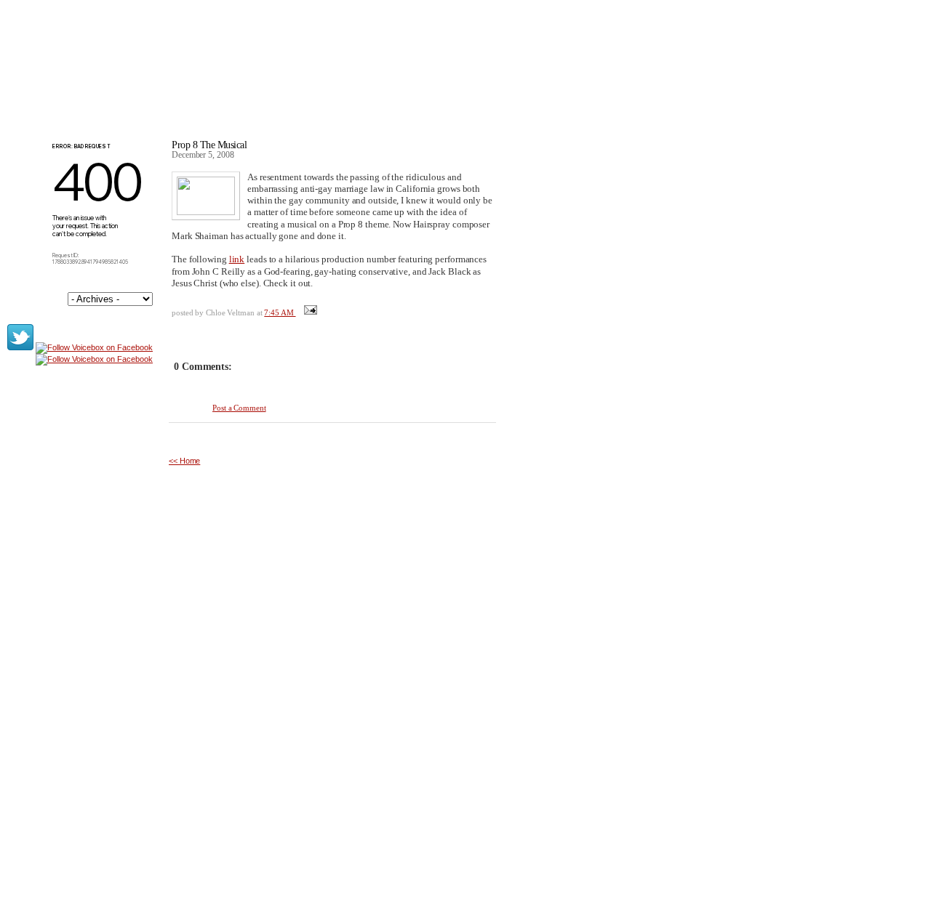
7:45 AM (279, 312)
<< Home (184, 460)
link (237, 259)
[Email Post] (309, 312)
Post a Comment (239, 407)
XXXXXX (218, 72)
